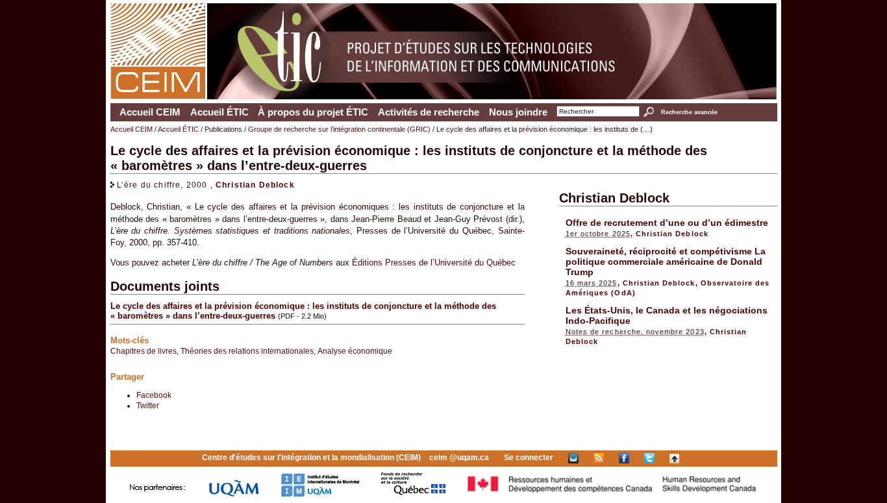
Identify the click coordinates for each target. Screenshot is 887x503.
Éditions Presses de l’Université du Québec (434, 262)
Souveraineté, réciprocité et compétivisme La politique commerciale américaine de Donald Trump (666, 261)
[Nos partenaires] (158, 494)
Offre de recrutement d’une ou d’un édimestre (667, 222)
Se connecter (528, 457)
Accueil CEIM (150, 112)
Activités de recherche (428, 112)
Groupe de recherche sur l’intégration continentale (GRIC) (339, 129)
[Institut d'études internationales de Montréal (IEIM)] (320, 494)
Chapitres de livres (143, 351)
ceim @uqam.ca (459, 457)
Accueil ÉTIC (219, 112)
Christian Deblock (255, 184)
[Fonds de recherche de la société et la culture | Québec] (413, 494)
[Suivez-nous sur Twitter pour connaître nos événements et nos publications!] (649, 457)
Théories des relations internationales (247, 351)
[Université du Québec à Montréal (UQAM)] (234, 494)
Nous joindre (518, 112)
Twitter (147, 405)
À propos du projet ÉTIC (313, 112)
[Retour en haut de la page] (674, 457)
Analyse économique (355, 351)
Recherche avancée (689, 112)
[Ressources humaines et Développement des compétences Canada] (612, 494)
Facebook (153, 395)
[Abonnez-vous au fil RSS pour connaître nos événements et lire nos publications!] (598, 457)
